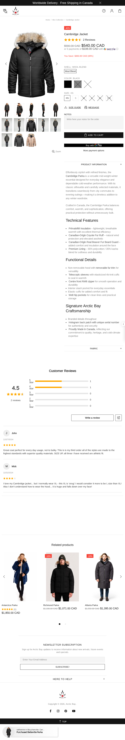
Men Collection (57, 20)
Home (48, 20)
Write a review (92, 417)
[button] (93, 49)
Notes (67, 114)
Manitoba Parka (9, 605)
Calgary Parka (50, 605)
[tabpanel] (21, 586)
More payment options (93, 150)
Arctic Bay (15, 11)
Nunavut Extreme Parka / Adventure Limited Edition (102, 606)
